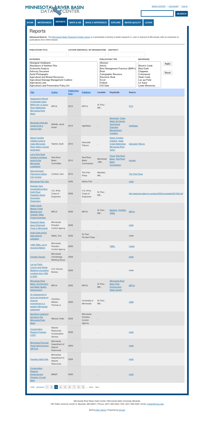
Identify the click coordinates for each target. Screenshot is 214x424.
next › (91, 387)
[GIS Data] (118, 85)
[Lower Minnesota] (149, 85)
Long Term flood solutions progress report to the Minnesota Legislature (38, 160)
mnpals (132, 160)
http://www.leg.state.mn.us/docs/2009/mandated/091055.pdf (156, 193)
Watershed (143, 59)
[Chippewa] (149, 71)
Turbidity (122, 210)
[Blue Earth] (149, 68)
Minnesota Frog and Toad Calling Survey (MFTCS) (39, 345)
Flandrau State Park (39, 359)
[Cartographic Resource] (118, 74)
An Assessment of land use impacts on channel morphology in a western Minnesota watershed (39, 302)
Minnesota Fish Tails (39, 181)
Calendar (173, 6)
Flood (112, 155)
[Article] (118, 65)
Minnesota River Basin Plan (117, 282)
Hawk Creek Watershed (118, 142)
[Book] (118, 71)
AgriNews (133, 125)
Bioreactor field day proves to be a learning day (39, 125)
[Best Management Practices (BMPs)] (118, 68)
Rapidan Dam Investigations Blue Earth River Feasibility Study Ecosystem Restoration (38, 193)
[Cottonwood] (149, 74)
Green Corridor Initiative (116, 139)
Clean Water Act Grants (117, 120)
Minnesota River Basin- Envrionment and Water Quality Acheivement (39, 285)
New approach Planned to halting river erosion (38, 173)
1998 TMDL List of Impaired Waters (38, 246)
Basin (30, 22)
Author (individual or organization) (87, 50)
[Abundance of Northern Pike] (63, 65)
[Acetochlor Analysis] (63, 68)
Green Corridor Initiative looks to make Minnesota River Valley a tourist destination (39, 143)
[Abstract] (118, 63)
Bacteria (113, 210)
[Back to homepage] (54, 14)
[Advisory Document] (63, 71)
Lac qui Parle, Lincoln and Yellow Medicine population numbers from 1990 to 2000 (39, 270)
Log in (184, 6)
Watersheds (44, 22)
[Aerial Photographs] (63, 74)
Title (32, 92)
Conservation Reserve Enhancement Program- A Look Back (38, 374)
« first (31, 387)
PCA (131, 106)
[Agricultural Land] (63, 83)
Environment (115, 286)
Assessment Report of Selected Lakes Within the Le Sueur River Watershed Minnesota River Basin (39, 106)
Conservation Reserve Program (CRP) (38, 332)
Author (54, 92)
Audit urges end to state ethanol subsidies (38, 235)
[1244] (149, 63)
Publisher (86, 92)
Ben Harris (101, 409)
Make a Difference (96, 22)
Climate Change (37, 256)
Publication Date (73, 92)
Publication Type (108, 59)
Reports (60, 22)
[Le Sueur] (149, 83)
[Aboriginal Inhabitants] (63, 63)
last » (97, 387)
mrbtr (131, 181)
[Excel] (118, 80)
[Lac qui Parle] (149, 80)
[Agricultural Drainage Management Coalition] (63, 80)
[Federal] (118, 83)
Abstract (113, 50)
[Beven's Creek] (149, 65)
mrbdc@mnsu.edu (155, 403)
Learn (148, 22)
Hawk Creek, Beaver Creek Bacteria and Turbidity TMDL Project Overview (38, 211)
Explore (116, 22)
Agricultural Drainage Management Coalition (116, 129)
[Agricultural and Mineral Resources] (63, 77)
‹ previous (39, 387)
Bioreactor (114, 118)
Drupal (122, 409)
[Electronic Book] (118, 77)
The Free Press (136, 173)
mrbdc (132, 246)
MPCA (132, 211)
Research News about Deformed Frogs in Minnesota (39, 225)
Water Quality (133, 22)
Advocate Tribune (137, 143)
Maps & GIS (75, 22)
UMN (131, 301)
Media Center (159, 6)
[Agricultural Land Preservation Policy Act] (63, 85)
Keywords (34, 59)
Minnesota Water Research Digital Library (71, 36)
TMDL (112, 213)
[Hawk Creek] (149, 77)
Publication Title (38, 50)
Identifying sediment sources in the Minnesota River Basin (39, 318)
